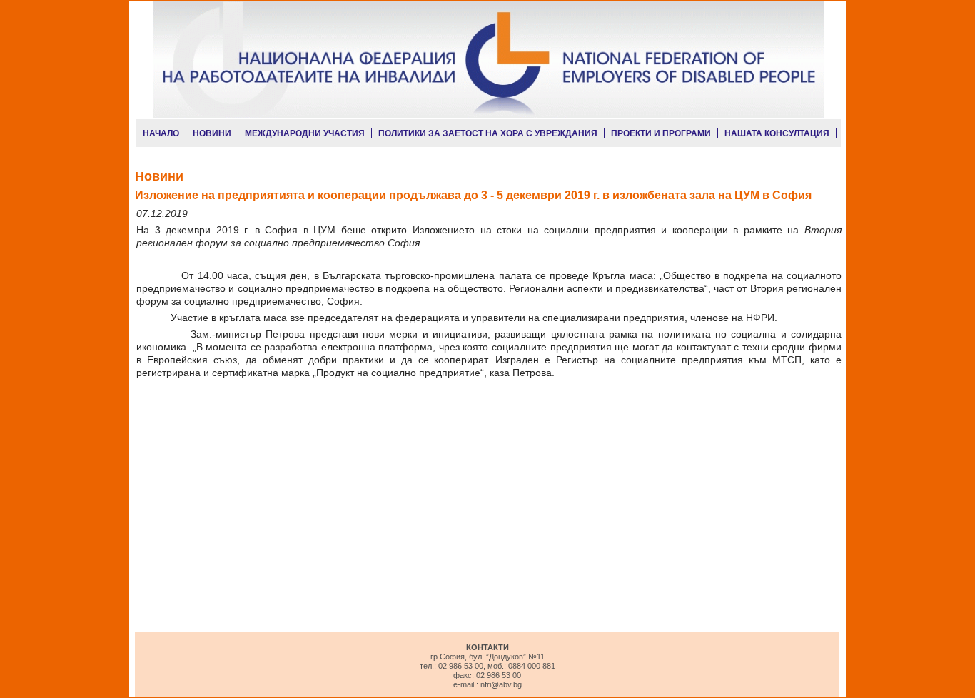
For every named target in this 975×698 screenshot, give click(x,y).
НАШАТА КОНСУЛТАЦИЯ (776, 133)
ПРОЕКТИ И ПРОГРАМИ (661, 133)
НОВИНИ (212, 133)
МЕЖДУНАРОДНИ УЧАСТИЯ (305, 133)
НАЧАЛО (161, 133)
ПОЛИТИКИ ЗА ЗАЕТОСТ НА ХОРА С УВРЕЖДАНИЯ (487, 133)
